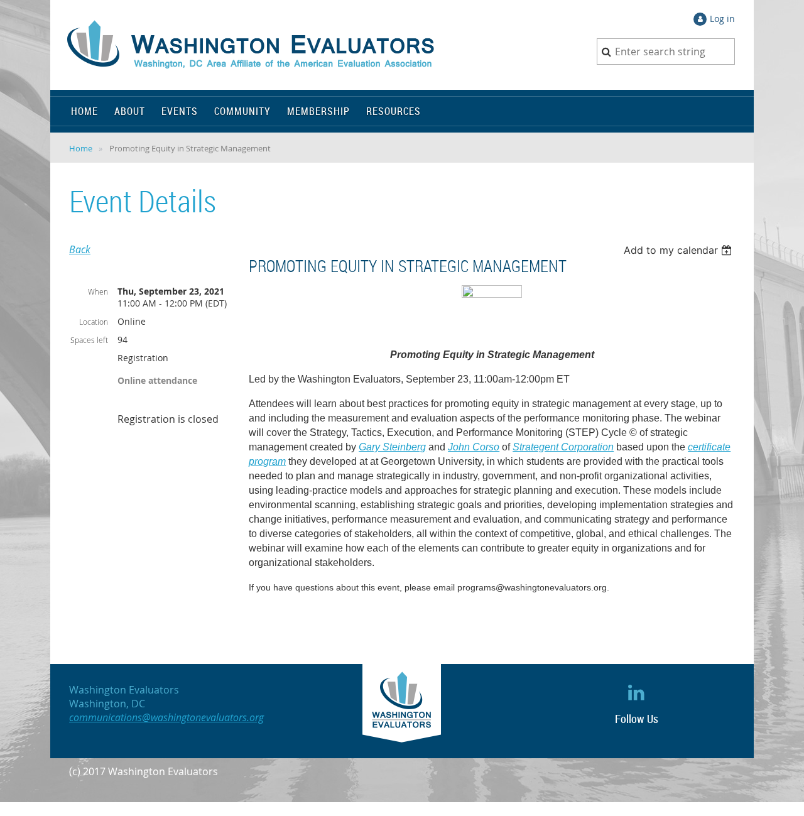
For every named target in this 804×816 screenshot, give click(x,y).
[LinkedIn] (636, 692)
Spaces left (89, 340)
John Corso (473, 447)
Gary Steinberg (392, 447)
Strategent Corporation (563, 447)
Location (93, 322)
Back (79, 249)
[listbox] (679, 250)
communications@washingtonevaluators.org (166, 717)
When (98, 291)
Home (80, 148)
